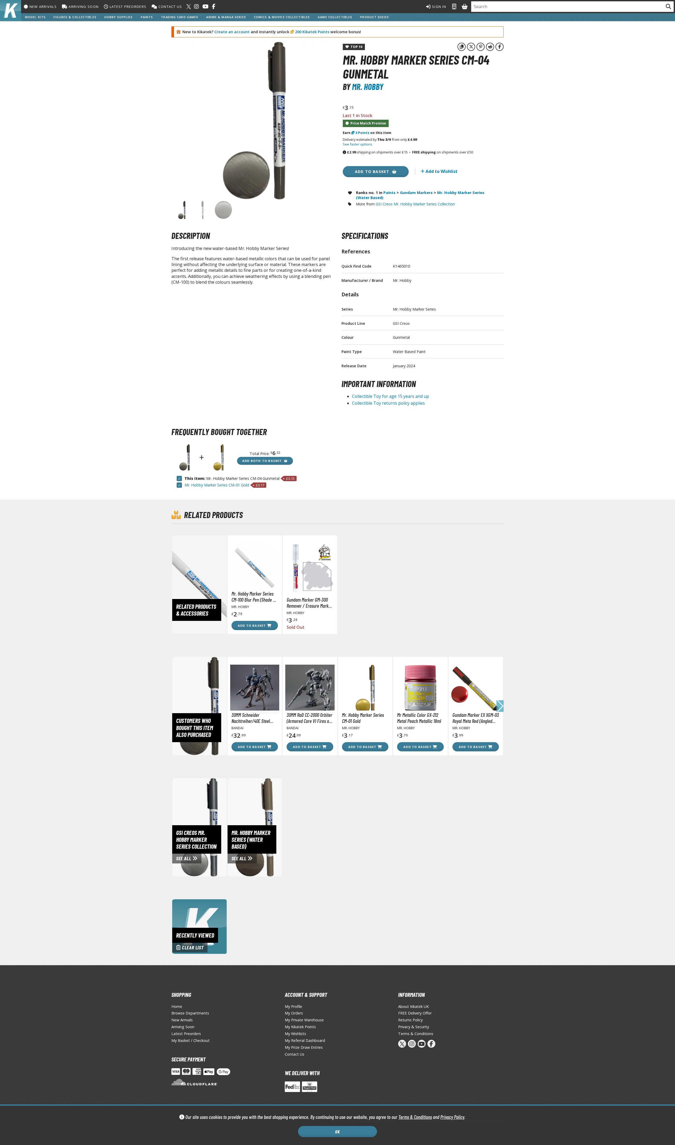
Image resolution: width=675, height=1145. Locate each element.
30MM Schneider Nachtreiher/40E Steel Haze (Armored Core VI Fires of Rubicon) (251, 718)
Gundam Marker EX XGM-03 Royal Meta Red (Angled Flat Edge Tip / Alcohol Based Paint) (475, 718)
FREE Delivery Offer (415, 1013)
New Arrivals (42, 6)
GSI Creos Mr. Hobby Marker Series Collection (415, 203)
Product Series (374, 17)
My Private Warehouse (304, 1019)
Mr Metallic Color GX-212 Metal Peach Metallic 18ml (419, 718)
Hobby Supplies (118, 17)
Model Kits (35, 17)
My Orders (294, 1013)
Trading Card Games (179, 17)
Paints (147, 17)
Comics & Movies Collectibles (282, 17)
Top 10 (355, 46)
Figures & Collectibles (75, 17)
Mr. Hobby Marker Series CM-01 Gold (217, 484)
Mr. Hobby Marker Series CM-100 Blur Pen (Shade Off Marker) (255, 597)
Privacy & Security (413, 1026)
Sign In (438, 6)
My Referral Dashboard (305, 1040)
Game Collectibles (335, 17)
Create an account (232, 31)
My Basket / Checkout (190, 1040)
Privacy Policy (452, 1117)
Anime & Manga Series (226, 17)
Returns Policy (410, 1019)
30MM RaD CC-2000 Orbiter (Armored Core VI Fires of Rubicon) (309, 718)
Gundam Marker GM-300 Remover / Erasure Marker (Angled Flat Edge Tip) (309, 603)
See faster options (357, 144)
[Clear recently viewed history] (199, 926)
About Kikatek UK (413, 1006)
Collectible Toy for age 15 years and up (390, 396)
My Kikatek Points (300, 1026)
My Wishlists (295, 1033)
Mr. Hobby (367, 86)
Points (362, 132)
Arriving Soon (83, 6)
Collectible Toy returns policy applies (388, 403)
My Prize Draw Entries (304, 1047)
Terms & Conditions (415, 1117)
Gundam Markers (416, 192)
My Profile (293, 1006)
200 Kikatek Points (311, 31)
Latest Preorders (127, 6)
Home (176, 1006)
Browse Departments (190, 1013)
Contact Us (169, 6)
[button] (500, 706)
